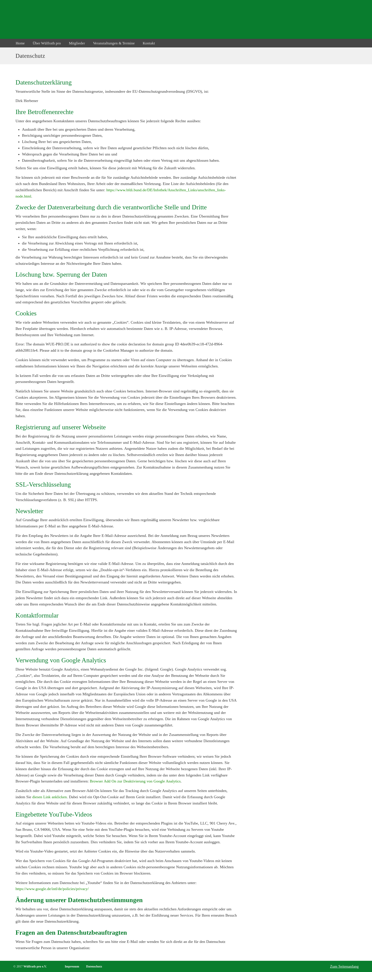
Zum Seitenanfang (344, 966)
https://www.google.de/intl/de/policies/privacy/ (52, 889)
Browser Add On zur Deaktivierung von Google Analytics (135, 781)
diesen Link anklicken (49, 797)
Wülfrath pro (33, 19)
